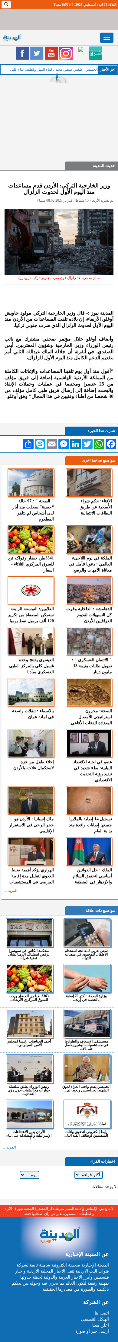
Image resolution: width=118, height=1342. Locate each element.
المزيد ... (11, 891)
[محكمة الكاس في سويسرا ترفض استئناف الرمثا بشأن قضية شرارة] (29, 932)
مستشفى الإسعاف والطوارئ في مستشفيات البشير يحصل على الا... (86, 1044)
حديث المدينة (104, 165)
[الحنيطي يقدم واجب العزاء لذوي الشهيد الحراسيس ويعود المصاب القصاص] (87, 1068)
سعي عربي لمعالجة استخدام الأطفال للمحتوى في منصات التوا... (86, 954)
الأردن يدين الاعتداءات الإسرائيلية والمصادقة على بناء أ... (28, 1135)
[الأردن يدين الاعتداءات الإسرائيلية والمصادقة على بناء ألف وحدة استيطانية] (29, 1114)
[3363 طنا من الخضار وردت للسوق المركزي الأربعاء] (29, 978)
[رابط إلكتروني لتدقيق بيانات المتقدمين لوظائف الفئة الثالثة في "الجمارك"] (87, 1114)
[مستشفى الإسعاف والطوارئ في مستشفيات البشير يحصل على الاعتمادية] (87, 1023)
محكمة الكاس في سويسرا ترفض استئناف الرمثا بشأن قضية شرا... (28, 954)
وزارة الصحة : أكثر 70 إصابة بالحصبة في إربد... (86, 997)
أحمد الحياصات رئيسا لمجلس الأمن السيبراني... (29, 1043)
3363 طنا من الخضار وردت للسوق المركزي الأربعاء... (29, 997)
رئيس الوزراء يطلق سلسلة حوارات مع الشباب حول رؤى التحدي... (29, 1090)
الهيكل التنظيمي (95, 1319)
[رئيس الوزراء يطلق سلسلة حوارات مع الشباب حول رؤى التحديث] (29, 1068)
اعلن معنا (100, 1325)
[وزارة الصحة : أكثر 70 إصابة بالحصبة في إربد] (87, 978)
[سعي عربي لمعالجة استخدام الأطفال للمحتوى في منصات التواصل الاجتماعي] (87, 932)
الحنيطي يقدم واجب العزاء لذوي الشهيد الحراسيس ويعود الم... (86, 1088)
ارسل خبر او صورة (92, 1331)
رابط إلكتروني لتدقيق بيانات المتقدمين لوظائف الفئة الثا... (86, 1133)
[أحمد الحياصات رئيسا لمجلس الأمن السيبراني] (29, 1023)
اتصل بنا (102, 1313)
